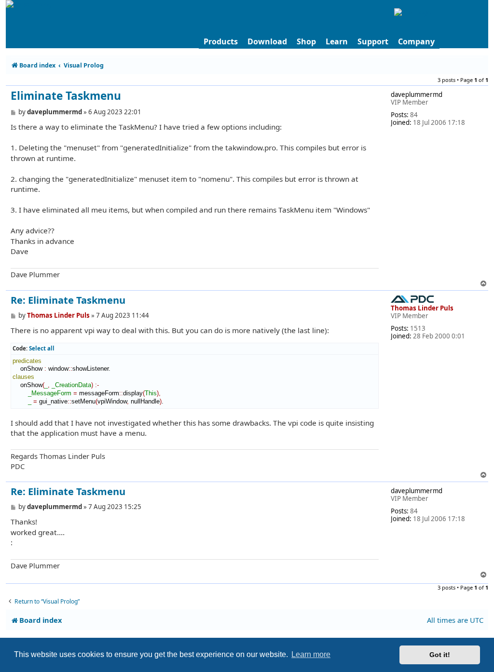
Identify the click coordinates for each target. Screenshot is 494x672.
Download (267, 41)
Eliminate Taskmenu (66, 96)
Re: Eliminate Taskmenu (68, 300)
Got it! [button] (439, 655)
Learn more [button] (310, 654)
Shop (306, 41)
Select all (42, 348)
